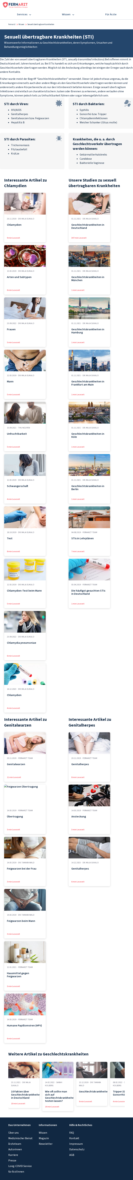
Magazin (44, 1138)
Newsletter (45, 1144)
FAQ (71, 1133)
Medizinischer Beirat (20, 1138)
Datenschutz (77, 1149)
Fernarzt (11, 24)
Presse (12, 1160)
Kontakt (74, 1138)
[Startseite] (15, 5)
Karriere (13, 1155)
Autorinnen (15, 1149)
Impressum (76, 1144)
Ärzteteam (14, 1144)
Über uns (13, 1133)
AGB (71, 1155)
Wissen (21, 24)
